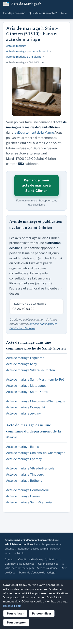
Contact (9, 559)
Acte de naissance (47, 568)
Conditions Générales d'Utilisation (37, 559)
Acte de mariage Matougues (26, 386)
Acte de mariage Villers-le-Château (31, 370)
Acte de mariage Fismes (23, 496)
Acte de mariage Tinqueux (25, 474)
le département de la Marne (34, 132)
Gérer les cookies (48, 563)
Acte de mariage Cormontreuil (27, 490)
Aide (64, 13)
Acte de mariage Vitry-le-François (30, 468)
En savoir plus (12, 605)
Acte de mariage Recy (21, 364)
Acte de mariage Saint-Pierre (27, 392)
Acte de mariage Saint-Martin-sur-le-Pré (35, 379)
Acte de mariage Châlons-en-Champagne (35, 401)
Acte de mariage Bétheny (24, 481)
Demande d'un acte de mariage (37, 572)
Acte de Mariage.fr (26, 4)
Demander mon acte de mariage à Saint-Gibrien (36, 185)
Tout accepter (16, 622)
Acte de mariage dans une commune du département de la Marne (33, 431)
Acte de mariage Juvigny (23, 413)
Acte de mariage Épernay (24, 459)
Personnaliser (41, 613)
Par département (14, 13)
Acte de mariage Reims (22, 447)
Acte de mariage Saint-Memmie (29, 502)
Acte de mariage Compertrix (26, 407)
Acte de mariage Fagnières (25, 358)
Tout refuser (15, 613)
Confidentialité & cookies (19, 563)
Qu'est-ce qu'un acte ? (43, 13)
